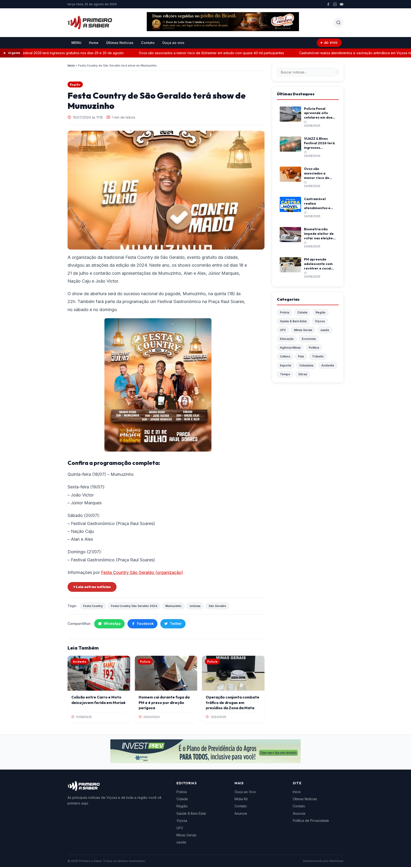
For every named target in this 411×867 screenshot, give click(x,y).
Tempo (285, 374)
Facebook (145, 623)
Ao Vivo (331, 42)
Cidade (302, 312)
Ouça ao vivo (173, 43)
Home (93, 43)
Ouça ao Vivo (245, 792)
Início (71, 65)
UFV (283, 330)
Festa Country (93, 606)
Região (75, 84)
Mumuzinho (173, 606)
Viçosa (320, 321)
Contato (148, 43)
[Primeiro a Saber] (90, 22)
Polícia (284, 312)
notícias (195, 606)
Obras (302, 374)
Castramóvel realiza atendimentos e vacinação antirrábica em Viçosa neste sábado (345, 53)
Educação (287, 339)
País (301, 356)
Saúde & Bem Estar (293, 321)
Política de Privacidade (311, 821)
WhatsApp (112, 623)
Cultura (285, 356)
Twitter (176, 623)
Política (314, 347)
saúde (324, 330)
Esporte (285, 365)
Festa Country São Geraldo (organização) (142, 572)
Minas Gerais (303, 330)
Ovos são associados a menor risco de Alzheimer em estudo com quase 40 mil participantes (192, 53)
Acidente (327, 365)
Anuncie (241, 813)
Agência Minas (290, 347)
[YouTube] (341, 4)
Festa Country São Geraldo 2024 (134, 606)
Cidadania (306, 365)
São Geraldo (217, 606)
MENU (76, 43)
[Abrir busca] (338, 23)
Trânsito (318, 356)
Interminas (336, 861)
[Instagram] (335, 4)
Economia (309, 339)
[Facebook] (328, 4)
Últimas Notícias (119, 43)
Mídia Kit (241, 799)
